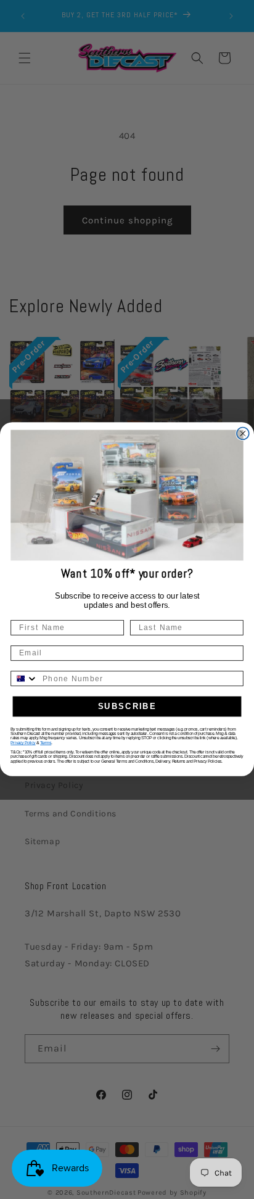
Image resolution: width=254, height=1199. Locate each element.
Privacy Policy (22, 743)
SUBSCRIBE (127, 706)
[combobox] (24, 679)
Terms (45, 743)
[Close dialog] (243, 434)
